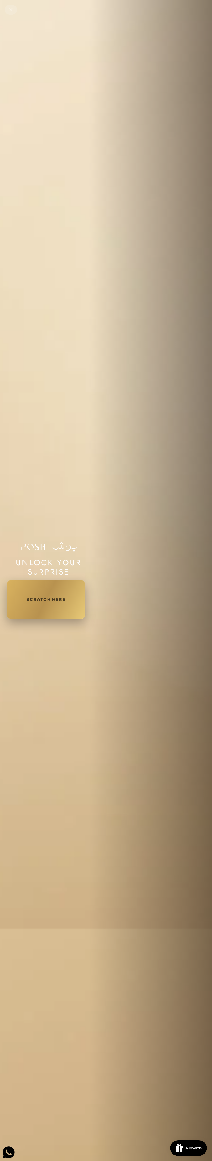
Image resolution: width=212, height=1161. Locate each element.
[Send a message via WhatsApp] (9, 1152)
